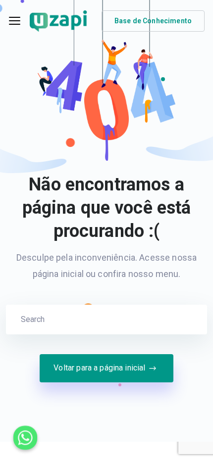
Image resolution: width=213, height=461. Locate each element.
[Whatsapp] (25, 438)
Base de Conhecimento (153, 21)
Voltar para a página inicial (99, 367)
